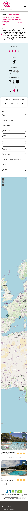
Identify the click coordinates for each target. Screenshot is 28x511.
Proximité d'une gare (16, 19)
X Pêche (5, 169)
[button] (19, 317)
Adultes (17, 17)
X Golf (4, 164)
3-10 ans (12, 17)
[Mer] (10, 71)
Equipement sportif (7, 19)
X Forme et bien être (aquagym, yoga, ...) (13, 159)
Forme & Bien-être (6, 15)
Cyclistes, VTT (6, 21)
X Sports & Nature (7, 130)
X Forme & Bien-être (8, 120)
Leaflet (12, 432)
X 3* (4, 115)
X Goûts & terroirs (7, 125)
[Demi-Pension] (14, 81)
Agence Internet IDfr (18, 494)
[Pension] (10, 81)
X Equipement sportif (8, 145)
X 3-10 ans (5, 135)
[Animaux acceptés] (14, 61)
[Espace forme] (17, 91)
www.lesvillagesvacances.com (11, 497)
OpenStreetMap (19, 432)
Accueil (4, 14)
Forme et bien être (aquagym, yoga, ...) (11, 22)
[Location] (17, 81)
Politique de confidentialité (17, 495)
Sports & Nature (6, 17)
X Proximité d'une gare (9, 149)
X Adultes (5, 140)
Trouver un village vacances (13, 14)
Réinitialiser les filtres (19, 99)
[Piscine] (10, 91)
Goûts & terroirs (14, 15)
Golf (21, 22)
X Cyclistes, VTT (7, 154)
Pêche (4, 24)
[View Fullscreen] (3, 185)
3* (21, 14)
